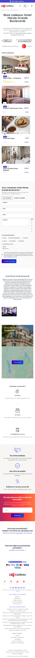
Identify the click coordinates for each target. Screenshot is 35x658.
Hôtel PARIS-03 (13, 10)
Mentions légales (17, 653)
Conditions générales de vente (17, 650)
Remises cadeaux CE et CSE (17, 630)
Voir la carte (17, 362)
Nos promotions (17, 641)
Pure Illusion (24, 656)
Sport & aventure (17, 602)
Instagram (13, 241)
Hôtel (8, 10)
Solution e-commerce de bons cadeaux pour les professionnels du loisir (17, 622)
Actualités (17, 639)
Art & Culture (17, 603)
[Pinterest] (24, 581)
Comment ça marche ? (17, 637)
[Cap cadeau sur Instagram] (11, 581)
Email (4, 214)
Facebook (21, 241)
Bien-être (17, 598)
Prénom (5, 202)
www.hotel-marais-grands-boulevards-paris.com (21, 34)
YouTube (25, 237)
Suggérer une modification (7, 40)
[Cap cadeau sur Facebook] (5, 581)
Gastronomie (17, 600)
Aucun (4, 237)
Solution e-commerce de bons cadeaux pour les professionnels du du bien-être (17, 619)
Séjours (3, 10)
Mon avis (5, 219)
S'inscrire (17, 515)
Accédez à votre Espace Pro (17, 611)
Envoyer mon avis (9, 261)
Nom (4, 208)
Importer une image (15, 237)
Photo (4, 246)
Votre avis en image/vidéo (8, 235)
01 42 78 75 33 (7, 33)
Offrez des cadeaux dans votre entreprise (17, 628)
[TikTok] (30, 581)
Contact (17, 635)
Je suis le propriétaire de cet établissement (25, 40)
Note (32, 219)
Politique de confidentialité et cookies (17, 652)
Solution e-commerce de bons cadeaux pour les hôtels (17, 616)
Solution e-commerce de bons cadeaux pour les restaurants (17, 613)
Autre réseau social (8, 244)
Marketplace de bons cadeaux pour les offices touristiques (17, 626)
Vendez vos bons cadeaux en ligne (17, 609)
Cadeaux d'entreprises (17, 642)
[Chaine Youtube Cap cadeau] (17, 581)
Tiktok (5, 241)
